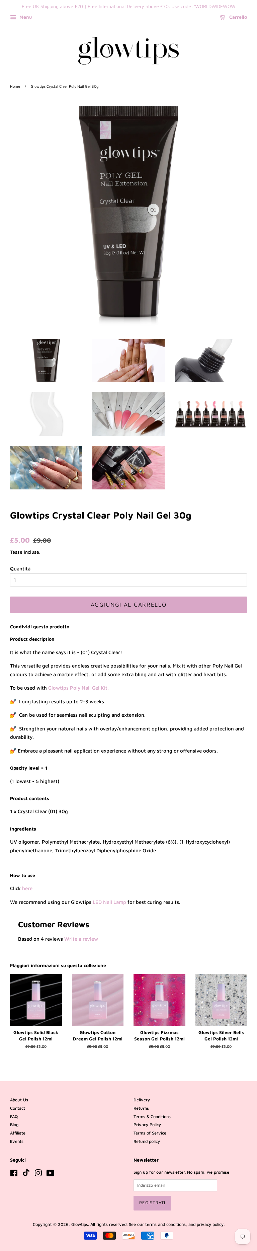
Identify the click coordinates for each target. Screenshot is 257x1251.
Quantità (20, 568)
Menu (25, 17)
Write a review (81, 939)
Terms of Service (150, 1133)
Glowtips (79, 1224)
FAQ (14, 1116)
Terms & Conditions (152, 1116)
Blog (14, 1124)
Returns (141, 1108)
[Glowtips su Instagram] (38, 1174)
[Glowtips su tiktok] (26, 1174)
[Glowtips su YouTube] (50, 1174)
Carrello (237, 17)
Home (15, 86)
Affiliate (17, 1133)
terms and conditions (165, 1224)
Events (16, 1141)
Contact (17, 1108)
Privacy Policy (147, 1124)
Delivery (142, 1099)
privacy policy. (211, 1224)
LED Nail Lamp (109, 902)
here (27, 888)
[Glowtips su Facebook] (14, 1174)
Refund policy (147, 1141)
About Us (19, 1099)
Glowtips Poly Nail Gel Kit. (78, 688)
